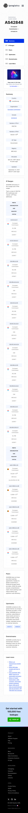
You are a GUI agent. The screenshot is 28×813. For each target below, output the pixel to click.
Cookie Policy (12, 786)
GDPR (9, 788)
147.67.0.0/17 (14, 220)
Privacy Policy (12, 790)
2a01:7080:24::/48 (14, 528)
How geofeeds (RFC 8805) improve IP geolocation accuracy (15, 674)
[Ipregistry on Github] (12, 800)
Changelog (11, 769)
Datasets (10, 771)
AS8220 (17, 626)
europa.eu (14, 118)
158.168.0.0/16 (14, 365)
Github (10, 775)
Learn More (10, 64)
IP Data (10, 760)
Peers (8, 50)
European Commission (14, 109)
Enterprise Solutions (13, 758)
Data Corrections (13, 756)
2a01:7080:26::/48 (14, 548)
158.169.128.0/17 (14, 427)
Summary (9, 41)
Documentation (12, 773)
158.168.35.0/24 (14, 386)
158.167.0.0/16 (14, 303)
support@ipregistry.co (14, 808)
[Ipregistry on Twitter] (9, 800)
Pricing (10, 743)
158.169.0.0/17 (14, 406)
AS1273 (9, 626)
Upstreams (10, 54)
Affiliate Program (13, 738)
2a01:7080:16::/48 (14, 507)
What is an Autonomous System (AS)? (15, 663)
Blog (9, 751)
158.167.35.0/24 (14, 323)
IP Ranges (9, 45)
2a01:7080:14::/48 (14, 486)
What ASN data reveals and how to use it (14, 669)
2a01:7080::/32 (14, 465)
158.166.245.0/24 (14, 282)
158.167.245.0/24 (14, 344)
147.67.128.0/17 (14, 240)
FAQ (9, 740)
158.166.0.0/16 (14, 261)
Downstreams (11, 59)
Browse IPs (11, 753)
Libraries (10, 777)
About (9, 736)
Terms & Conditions (13, 793)
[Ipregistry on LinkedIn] (15, 800)
